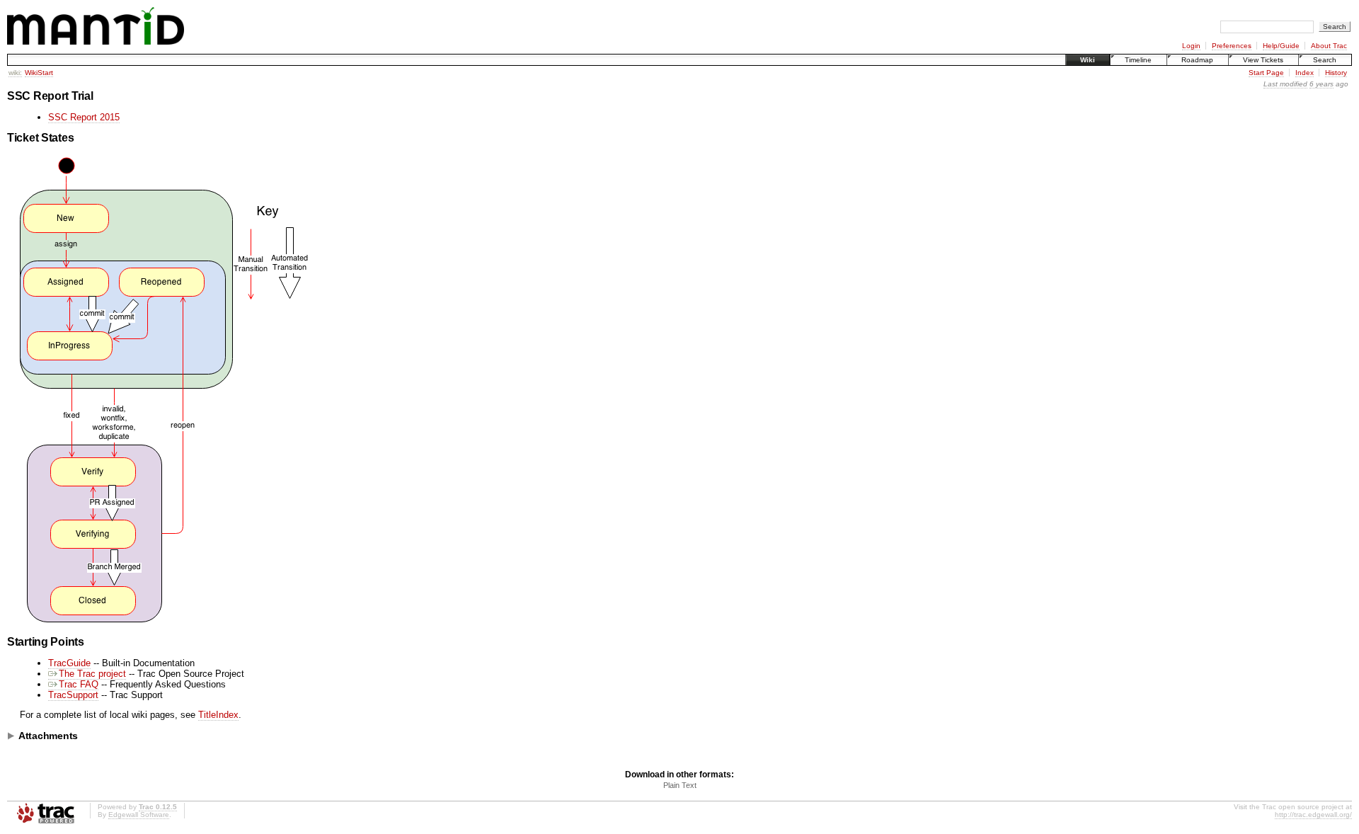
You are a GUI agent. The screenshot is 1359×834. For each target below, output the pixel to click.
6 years (1321, 84)
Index (1304, 72)
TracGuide (69, 663)
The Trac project (92, 673)
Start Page (1266, 72)
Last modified (1285, 84)
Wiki (1087, 60)
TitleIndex (218, 714)
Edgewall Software (138, 814)
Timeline (1138, 60)
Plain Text (679, 785)
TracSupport (73, 695)
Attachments (48, 735)
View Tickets (1263, 60)
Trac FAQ (78, 684)
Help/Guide (1281, 46)
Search (1324, 60)
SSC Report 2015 (84, 117)
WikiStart (39, 72)
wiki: (15, 72)
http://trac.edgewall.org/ (1313, 814)
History (1336, 72)
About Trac (1329, 46)
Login (1191, 46)
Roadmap (1197, 60)
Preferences (1231, 46)
